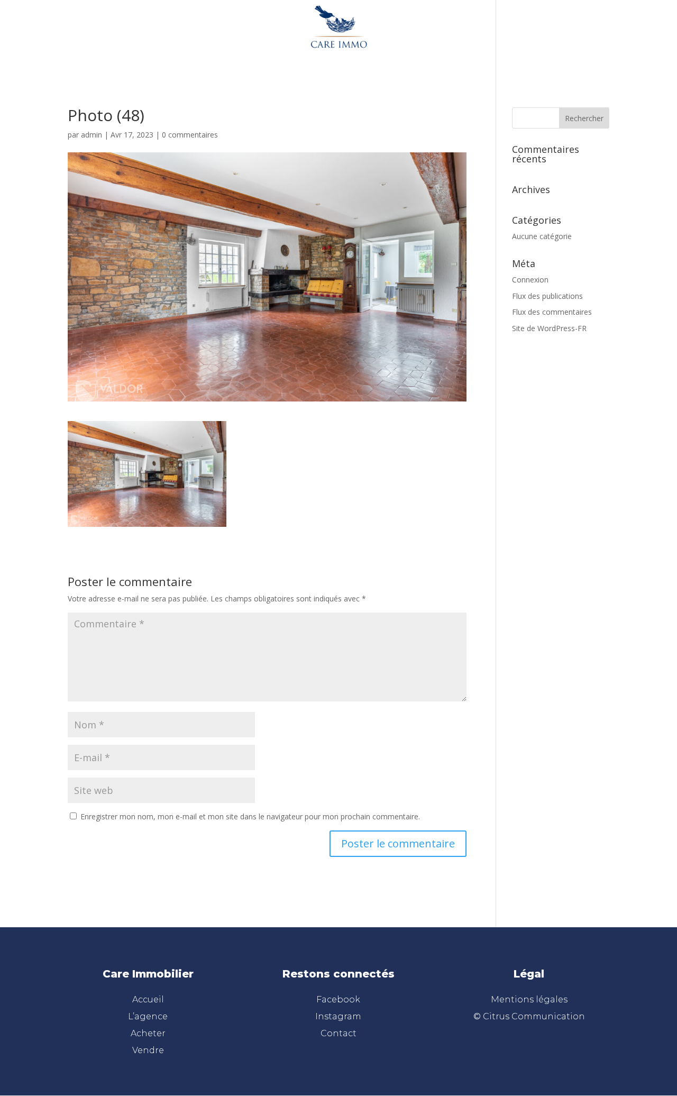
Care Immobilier (148, 973)
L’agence (277, 59)
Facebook (338, 999)
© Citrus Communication (529, 1016)
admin (91, 135)
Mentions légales (529, 999)
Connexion (530, 280)
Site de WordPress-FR (549, 328)
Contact (338, 1033)
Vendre (368, 59)
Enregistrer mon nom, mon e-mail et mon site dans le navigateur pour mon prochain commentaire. (250, 816)
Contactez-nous (427, 59)
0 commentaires (190, 135)
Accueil (231, 59)
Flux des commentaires (552, 312)
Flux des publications (547, 296)
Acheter (324, 59)
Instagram (338, 1016)
